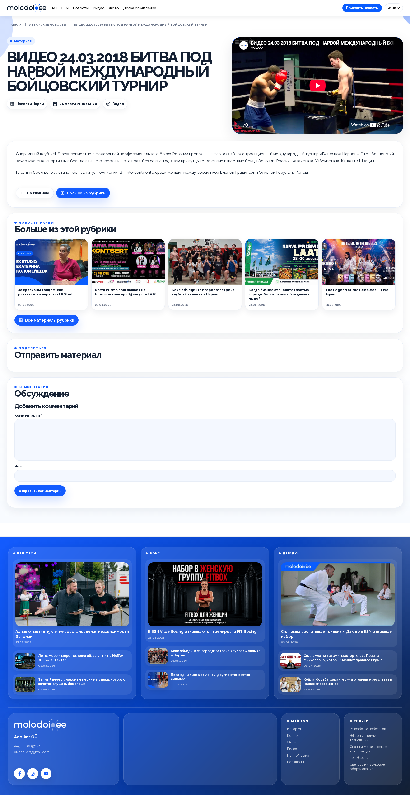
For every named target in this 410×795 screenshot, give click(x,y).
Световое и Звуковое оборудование (367, 766)
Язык (392, 8)
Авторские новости (47, 24)
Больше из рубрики (86, 193)
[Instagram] (32, 773)
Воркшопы (295, 762)
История (294, 729)
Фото (114, 8)
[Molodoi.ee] (40, 725)
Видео (99, 8)
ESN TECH (26, 553)
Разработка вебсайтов (368, 729)
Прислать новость (362, 8)
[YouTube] (46, 773)
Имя (18, 466)
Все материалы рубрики (49, 320)
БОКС (155, 553)
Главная (14, 24)
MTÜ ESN (60, 8)
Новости (81, 8)
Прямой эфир (298, 755)
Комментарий (28, 415)
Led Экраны (359, 758)
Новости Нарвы (30, 104)
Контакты (294, 735)
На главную (38, 193)
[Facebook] (19, 773)
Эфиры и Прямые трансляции (363, 738)
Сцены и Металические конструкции (368, 749)
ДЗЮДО (290, 553)
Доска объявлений (139, 8)
